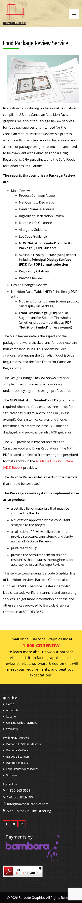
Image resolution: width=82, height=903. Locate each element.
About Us (12, 710)
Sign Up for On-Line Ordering (29, 811)
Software (12, 775)
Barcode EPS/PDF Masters (23, 744)
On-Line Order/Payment (21, 723)
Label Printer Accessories (22, 769)
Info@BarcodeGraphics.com (27, 804)
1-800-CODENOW (41, 645)
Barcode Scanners (18, 756)
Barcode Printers (17, 763)
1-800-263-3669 (18, 790)
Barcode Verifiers (17, 750)
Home (10, 704)
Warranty (12, 729)
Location (12, 716)
